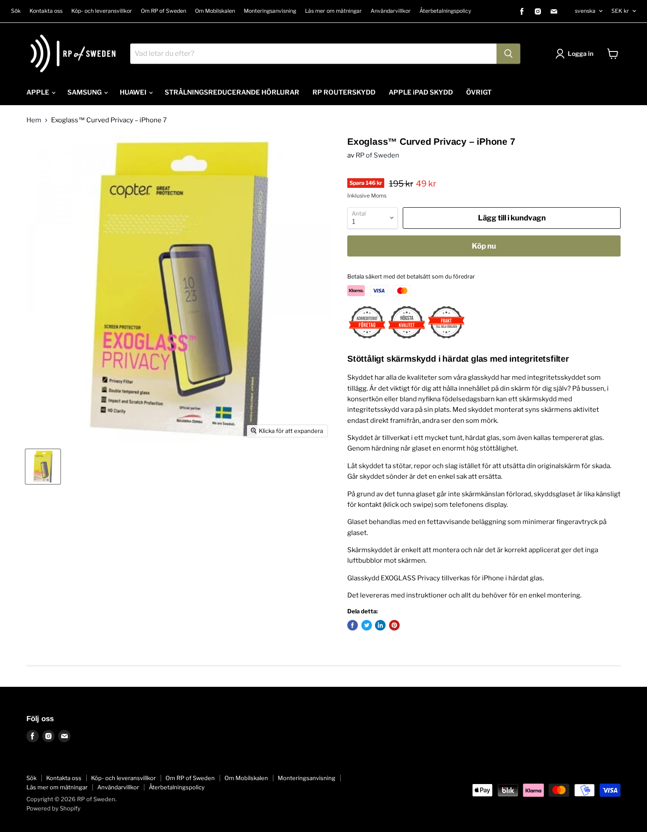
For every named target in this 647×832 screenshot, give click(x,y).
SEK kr (620, 10)
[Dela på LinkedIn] (380, 625)
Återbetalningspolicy (445, 11)
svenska (585, 10)
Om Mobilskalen (215, 11)
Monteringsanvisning (270, 11)
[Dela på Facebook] (352, 625)
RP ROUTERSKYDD (343, 92)
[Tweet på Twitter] (366, 625)
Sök (16, 11)
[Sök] (508, 54)
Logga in (580, 53)
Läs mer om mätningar (333, 11)
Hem (33, 120)
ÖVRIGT (479, 92)
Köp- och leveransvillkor (101, 11)
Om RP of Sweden (163, 11)
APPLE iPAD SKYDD (421, 92)
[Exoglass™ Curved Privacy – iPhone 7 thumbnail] (43, 466)
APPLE (38, 92)
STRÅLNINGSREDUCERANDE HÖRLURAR (232, 92)
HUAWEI (134, 92)
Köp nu (484, 246)
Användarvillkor (391, 11)
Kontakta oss (45, 11)
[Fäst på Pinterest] (394, 625)
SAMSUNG (85, 92)
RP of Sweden (377, 155)
